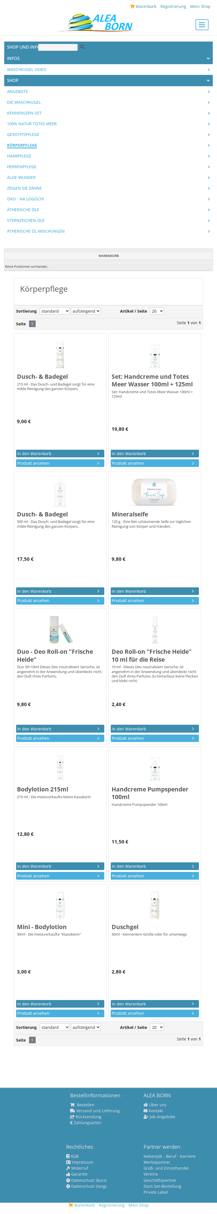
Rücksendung (88, 1116)
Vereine (151, 1174)
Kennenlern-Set (24, 113)
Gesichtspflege (23, 134)
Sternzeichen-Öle (26, 220)
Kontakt (155, 1110)
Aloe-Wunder (21, 177)
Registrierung (173, 6)
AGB (74, 1156)
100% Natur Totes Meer (32, 123)
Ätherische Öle (23, 209)
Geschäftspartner (160, 1180)
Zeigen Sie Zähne (24, 188)
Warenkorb (145, 6)
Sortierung (26, 311)
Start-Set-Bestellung (162, 1186)
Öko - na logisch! (25, 199)
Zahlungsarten (87, 1122)
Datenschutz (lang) (88, 1186)
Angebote (17, 91)
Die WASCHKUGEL (24, 102)
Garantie (79, 1174)
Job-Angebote (162, 1116)
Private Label (156, 1192)
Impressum (82, 1162)
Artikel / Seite (133, 311)
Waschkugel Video (26, 69)
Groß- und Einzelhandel (166, 1168)
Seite (21, 323)
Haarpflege (19, 156)
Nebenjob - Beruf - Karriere (170, 1156)
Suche (82, 47)
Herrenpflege (21, 166)
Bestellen (85, 1104)
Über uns (157, 1104)
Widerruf (79, 1168)
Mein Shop (200, 6)
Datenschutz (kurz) (88, 1180)
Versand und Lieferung (97, 1110)
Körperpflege (22, 145)
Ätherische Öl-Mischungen (36, 231)
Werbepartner (157, 1162)
